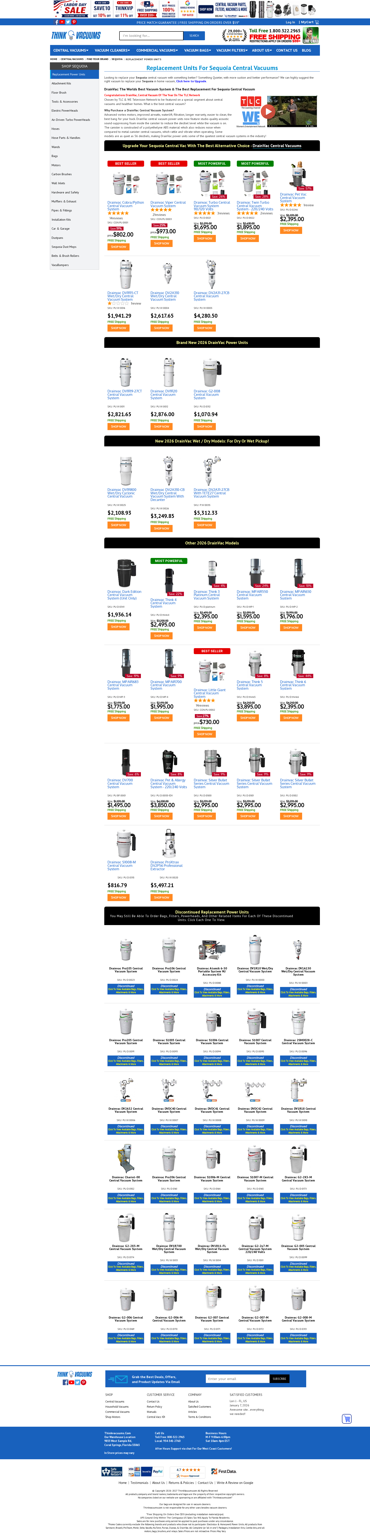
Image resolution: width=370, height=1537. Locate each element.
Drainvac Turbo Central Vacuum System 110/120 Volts (212, 206)
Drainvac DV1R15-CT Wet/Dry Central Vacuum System (122, 296)
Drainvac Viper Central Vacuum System (168, 204)
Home (53, 59)
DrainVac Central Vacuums (277, 145)
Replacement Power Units (68, 74)
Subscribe (279, 1379)
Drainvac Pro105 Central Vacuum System (126, 970)
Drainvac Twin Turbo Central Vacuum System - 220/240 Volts (255, 206)
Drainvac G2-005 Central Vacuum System (298, 1247)
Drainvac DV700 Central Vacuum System (120, 784)
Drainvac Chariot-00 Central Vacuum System (125, 1179)
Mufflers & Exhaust (64, 201)
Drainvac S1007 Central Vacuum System (255, 1042)
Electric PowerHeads (65, 110)
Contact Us (153, 1401)
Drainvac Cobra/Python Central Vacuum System (125, 206)
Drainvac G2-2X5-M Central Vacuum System (125, 1247)
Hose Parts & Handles (66, 138)
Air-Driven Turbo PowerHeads (71, 120)
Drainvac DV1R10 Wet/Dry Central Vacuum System (255, 970)
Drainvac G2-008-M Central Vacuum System (298, 1319)
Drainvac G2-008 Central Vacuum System (207, 395)
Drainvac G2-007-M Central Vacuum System (255, 1319)
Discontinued (125, 989)
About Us (193, 1401)
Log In (290, 22)
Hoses (56, 129)
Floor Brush (59, 92)
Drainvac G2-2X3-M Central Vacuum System (298, 1179)
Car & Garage (61, 228)
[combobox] (151, 35)
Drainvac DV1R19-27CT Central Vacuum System (124, 395)
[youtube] (62, 22)
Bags (55, 156)
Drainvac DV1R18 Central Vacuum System (298, 1110)
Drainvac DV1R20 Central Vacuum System (164, 395)
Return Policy (154, 1406)
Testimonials (139, 1483)
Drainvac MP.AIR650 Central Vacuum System (295, 595)
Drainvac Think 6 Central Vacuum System (293, 685)
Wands (56, 147)
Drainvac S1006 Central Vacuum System (212, 1042)
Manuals (152, 1411)
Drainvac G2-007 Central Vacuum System (212, 1319)
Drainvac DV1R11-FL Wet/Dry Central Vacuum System (212, 1249)
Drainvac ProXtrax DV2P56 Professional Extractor (166, 866)
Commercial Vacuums (117, 1411)
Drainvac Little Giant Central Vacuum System (210, 693)
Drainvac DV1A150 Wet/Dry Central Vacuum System (298, 971)
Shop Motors (112, 1417)
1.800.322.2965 (284, 31)
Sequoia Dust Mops (64, 247)
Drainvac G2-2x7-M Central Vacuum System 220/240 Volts (255, 1249)
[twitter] (68, 22)
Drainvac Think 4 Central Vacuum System (163, 603)
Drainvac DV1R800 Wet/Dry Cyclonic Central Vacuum (121, 493)
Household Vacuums (117, 1406)
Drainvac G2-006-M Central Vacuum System (169, 1319)
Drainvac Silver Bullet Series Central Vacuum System (211, 784)
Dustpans (57, 238)
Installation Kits (61, 219)
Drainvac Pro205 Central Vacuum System (126, 1042)
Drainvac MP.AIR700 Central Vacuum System (166, 685)
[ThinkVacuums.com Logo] (75, 35)
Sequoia (117, 59)
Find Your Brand (97, 59)
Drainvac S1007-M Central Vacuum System (255, 1179)
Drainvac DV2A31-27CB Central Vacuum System (211, 296)
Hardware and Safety (65, 192)
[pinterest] (74, 22)
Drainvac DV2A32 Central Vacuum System (126, 1110)
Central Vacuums (72, 59)
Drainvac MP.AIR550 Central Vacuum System (252, 595)
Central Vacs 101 (156, 1417)
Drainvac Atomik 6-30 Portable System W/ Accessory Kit (212, 971)
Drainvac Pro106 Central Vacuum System (169, 970)
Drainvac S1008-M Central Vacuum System (121, 866)
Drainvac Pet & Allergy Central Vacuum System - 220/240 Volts (169, 784)
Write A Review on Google (235, 1483)
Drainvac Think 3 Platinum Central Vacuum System (207, 595)
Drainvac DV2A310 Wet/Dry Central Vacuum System (165, 296)
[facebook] (56, 22)
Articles (192, 1411)
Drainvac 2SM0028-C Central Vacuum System (298, 1042)
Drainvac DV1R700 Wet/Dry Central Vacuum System (169, 1249)
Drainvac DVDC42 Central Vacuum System (255, 1110)
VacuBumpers (60, 265)
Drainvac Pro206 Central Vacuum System (169, 1179)
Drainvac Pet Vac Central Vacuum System (293, 198)
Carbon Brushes (62, 174)
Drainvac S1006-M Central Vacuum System (212, 1179)
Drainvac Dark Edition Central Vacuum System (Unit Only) (124, 595)
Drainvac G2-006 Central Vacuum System (126, 1319)
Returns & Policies (181, 1483)
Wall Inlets (58, 183)
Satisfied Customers (199, 1406)
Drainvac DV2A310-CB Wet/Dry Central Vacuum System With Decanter (168, 494)
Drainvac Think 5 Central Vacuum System (250, 685)
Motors (56, 165)
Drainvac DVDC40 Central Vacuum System (169, 1110)
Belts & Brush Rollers (65, 256)
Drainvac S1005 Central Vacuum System (169, 1042)
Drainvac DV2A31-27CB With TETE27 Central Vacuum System (211, 493)
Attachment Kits (61, 83)
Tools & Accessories (65, 101)
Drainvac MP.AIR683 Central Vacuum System (123, 685)
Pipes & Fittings (62, 210)
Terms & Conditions (199, 1417)
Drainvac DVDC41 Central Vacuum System (212, 1110)
